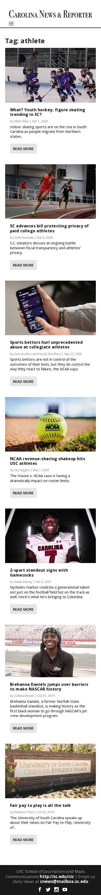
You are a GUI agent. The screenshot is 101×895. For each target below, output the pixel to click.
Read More (23, 148)
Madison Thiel (24, 812)
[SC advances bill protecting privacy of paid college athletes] (50, 191)
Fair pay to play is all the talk (40, 805)
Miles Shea (21, 121)
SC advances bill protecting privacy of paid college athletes (49, 228)
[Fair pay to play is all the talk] (50, 771)
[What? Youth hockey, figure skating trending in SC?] (50, 75)
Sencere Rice (23, 354)
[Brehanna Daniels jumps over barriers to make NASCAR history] (50, 651)
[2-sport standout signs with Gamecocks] (50, 536)
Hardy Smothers (49, 354)
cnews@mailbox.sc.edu (64, 881)
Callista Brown (24, 696)
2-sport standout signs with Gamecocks (39, 572)
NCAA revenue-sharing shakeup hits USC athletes (47, 461)
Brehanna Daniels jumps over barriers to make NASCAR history (49, 687)
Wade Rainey (23, 582)
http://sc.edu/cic (57, 876)
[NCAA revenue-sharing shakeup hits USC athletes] (50, 424)
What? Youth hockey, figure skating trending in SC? (47, 112)
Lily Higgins (22, 470)
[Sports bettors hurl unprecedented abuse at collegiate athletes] (50, 308)
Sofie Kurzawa (24, 237)
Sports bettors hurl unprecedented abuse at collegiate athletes (46, 345)
